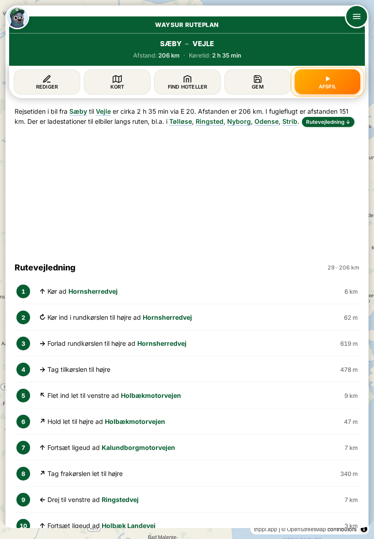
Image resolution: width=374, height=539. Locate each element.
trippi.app (265, 529)
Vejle (103, 111)
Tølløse (180, 121)
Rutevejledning (328, 122)
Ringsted (209, 121)
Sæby (78, 111)
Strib (289, 121)
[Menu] (357, 16)
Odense (267, 121)
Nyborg (239, 121)
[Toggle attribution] (363, 528)
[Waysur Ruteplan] (17, 17)
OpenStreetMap (306, 529)
